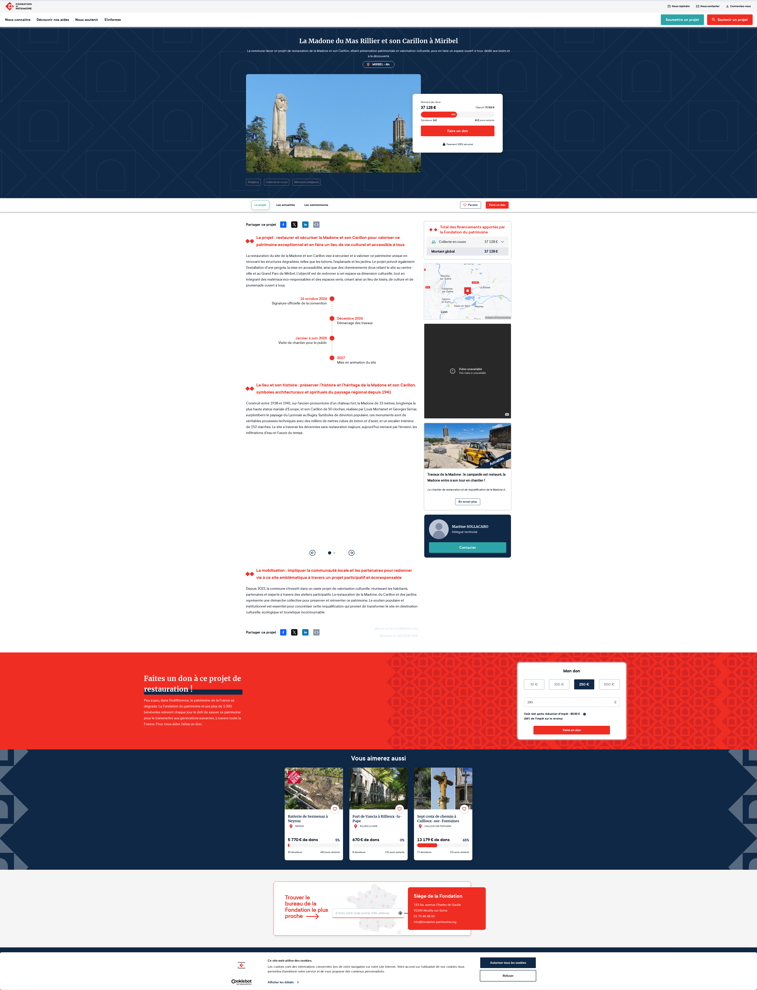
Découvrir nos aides (53, 19)
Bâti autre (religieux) (306, 182)
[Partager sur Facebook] (283, 224)
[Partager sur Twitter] (294, 224)
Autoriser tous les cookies (508, 962)
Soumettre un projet (682, 19)
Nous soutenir (86, 19)
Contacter (467, 547)
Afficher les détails (281, 982)
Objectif (485, 107)
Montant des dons (431, 102)
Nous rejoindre (681, 6)
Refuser (508, 975)
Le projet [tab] (260, 205)
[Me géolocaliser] (400, 913)
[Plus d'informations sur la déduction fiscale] (584, 714)
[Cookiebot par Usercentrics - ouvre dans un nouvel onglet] (241, 982)
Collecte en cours (276, 182)
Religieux (253, 182)
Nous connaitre (17, 19)
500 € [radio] (609, 684)
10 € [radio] (534, 684)
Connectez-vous (740, 6)
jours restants (484, 120)
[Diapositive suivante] (351, 553)
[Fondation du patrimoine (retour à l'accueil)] (18, 6)
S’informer (112, 19)
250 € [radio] (584, 684)
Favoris (473, 205)
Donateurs (429, 120)
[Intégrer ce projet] (316, 224)
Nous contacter (710, 6)
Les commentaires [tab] (316, 205)
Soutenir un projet (733, 19)
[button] (329, 552)
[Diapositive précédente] (312, 553)
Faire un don (457, 131)
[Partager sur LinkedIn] (305, 224)
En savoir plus (468, 502)
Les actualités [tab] (285, 205)
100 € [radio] (559, 684)
